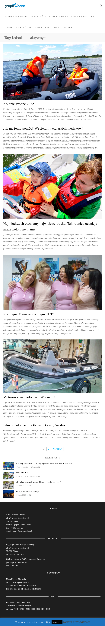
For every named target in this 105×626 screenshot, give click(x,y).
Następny (57, 448)
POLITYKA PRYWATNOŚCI (76, 622)
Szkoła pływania (16, 16)
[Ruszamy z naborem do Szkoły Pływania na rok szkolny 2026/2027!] (8, 466)
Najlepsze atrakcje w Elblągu (27, 491)
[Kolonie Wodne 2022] (52, 71)
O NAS (55, 27)
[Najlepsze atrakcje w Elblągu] (8, 494)
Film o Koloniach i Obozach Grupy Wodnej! (35, 425)
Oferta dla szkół (16, 27)
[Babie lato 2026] (8, 475)
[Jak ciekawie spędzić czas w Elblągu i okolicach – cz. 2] (8, 485)
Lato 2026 (40, 27)
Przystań (37, 16)
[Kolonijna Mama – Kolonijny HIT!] (52, 282)
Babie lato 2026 (22, 473)
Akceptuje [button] (57, 622)
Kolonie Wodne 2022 (18, 104)
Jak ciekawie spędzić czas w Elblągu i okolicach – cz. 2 (38, 482)
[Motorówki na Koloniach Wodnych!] (52, 366)
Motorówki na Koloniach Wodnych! (29, 397)
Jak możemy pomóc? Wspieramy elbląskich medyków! (43, 128)
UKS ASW (67, 27)
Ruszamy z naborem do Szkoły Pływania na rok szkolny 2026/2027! (44, 463)
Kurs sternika (58, 16)
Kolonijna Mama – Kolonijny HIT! (28, 314)
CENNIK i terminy (82, 16)
